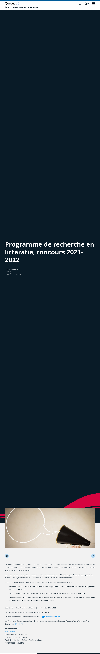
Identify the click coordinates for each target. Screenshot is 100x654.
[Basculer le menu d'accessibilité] (87, 3)
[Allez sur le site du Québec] (12, 3)
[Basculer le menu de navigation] (93, 3)
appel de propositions (49, 617)
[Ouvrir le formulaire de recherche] (80, 3)
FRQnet (17, 624)
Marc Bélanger (10, 631)
